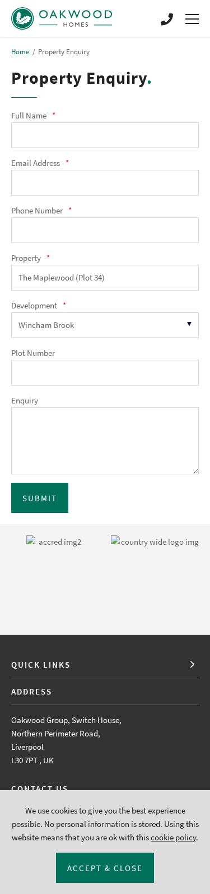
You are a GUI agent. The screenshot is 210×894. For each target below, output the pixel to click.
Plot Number (33, 353)
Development (38, 305)
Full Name (33, 115)
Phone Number (41, 210)
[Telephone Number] (167, 18)
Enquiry (24, 400)
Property (30, 258)
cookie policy (173, 837)
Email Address (40, 163)
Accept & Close (105, 868)
